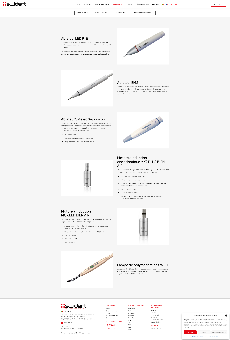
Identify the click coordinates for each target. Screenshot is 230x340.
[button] (226, 315)
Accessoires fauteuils (156, 307)
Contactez (110, 328)
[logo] (14, 3)
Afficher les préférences (219, 332)
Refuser (204, 332)
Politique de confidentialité (211, 336)
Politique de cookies (197, 336)
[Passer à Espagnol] (176, 4)
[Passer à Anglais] (171, 4)
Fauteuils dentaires (137, 306)
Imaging (154, 325)
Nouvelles (111, 325)
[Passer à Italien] (163, 4)
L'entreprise (111, 306)
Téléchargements (114, 321)
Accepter (190, 332)
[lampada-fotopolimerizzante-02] (73, 305)
